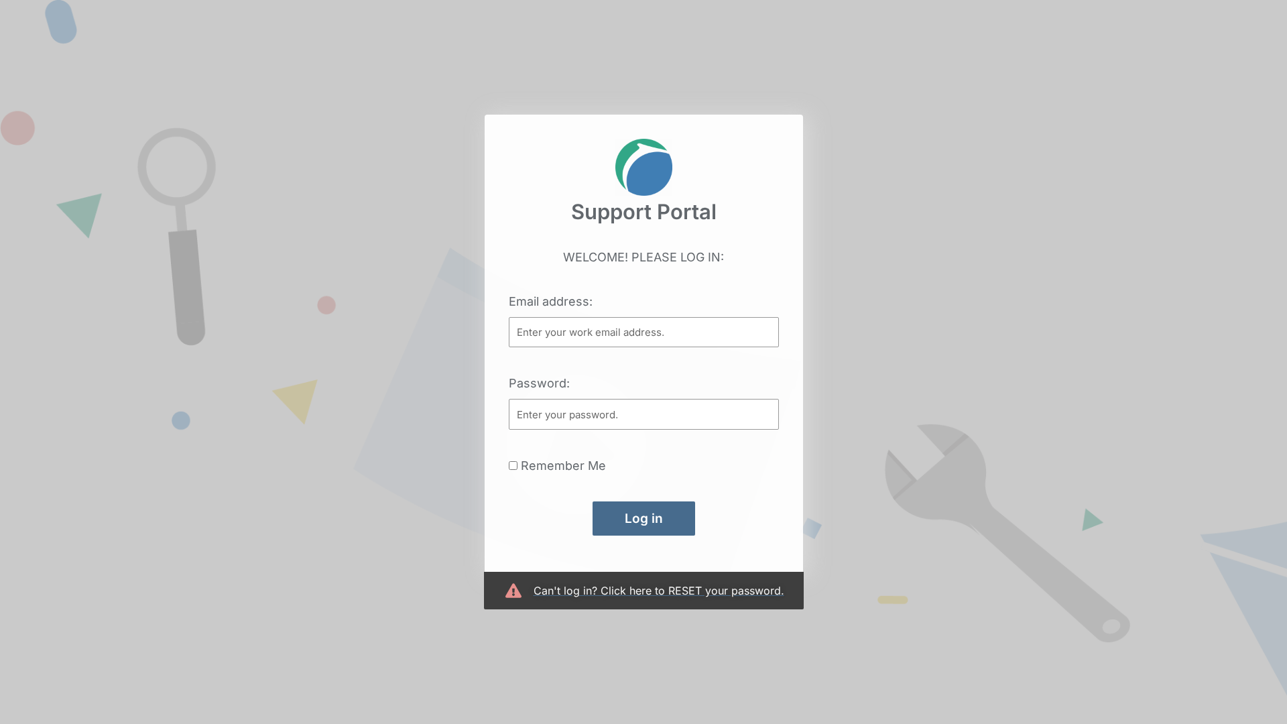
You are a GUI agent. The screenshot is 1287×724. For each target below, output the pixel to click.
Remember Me (561, 466)
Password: (539, 383)
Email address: (551, 301)
